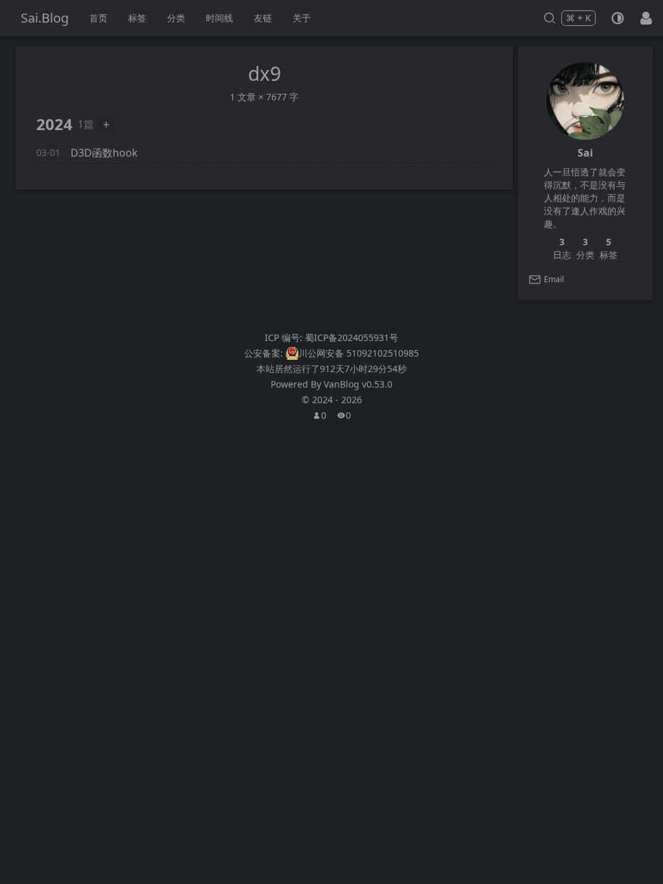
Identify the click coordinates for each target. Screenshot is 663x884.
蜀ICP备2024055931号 (351, 337)
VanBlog (358, 384)
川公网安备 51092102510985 (358, 353)
